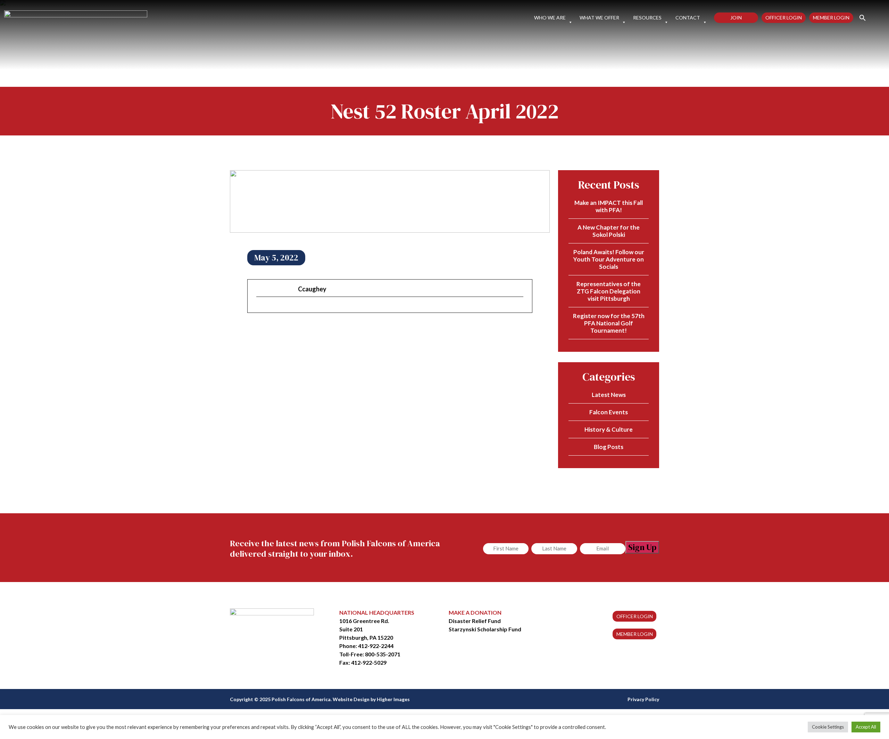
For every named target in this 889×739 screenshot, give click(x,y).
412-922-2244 (375, 645)
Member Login (831, 17)
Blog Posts (608, 446)
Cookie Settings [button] (828, 727)
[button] (859, 17)
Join (736, 17)
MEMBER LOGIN (634, 634)
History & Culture (608, 429)
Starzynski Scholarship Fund (485, 629)
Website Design (351, 699)
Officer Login (783, 17)
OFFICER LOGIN (634, 616)
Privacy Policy (643, 699)
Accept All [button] (866, 727)
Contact (687, 17)
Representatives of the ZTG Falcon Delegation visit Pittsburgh (608, 291)
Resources (647, 17)
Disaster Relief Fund (475, 620)
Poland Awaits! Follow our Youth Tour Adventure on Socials (608, 259)
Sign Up (642, 547)
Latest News (609, 394)
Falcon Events (608, 412)
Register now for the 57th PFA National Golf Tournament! (609, 323)
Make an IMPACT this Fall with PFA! (608, 206)
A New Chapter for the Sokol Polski (609, 231)
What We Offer (599, 17)
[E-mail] (260, 309)
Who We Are (550, 17)
